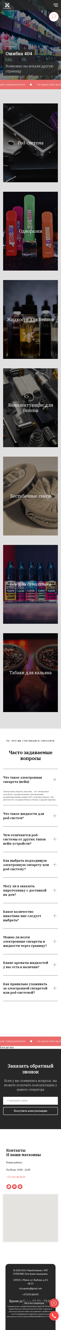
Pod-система (31, 861)
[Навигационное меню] (55, 5)
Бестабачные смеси (30, 1214)
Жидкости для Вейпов (30, 1038)
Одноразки (30, 949)
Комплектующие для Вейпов (30, 1125)
